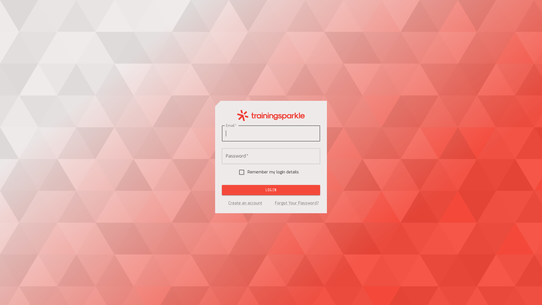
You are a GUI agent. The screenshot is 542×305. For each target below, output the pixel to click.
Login (271, 190)
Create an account (245, 203)
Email (231, 125)
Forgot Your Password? (297, 203)
